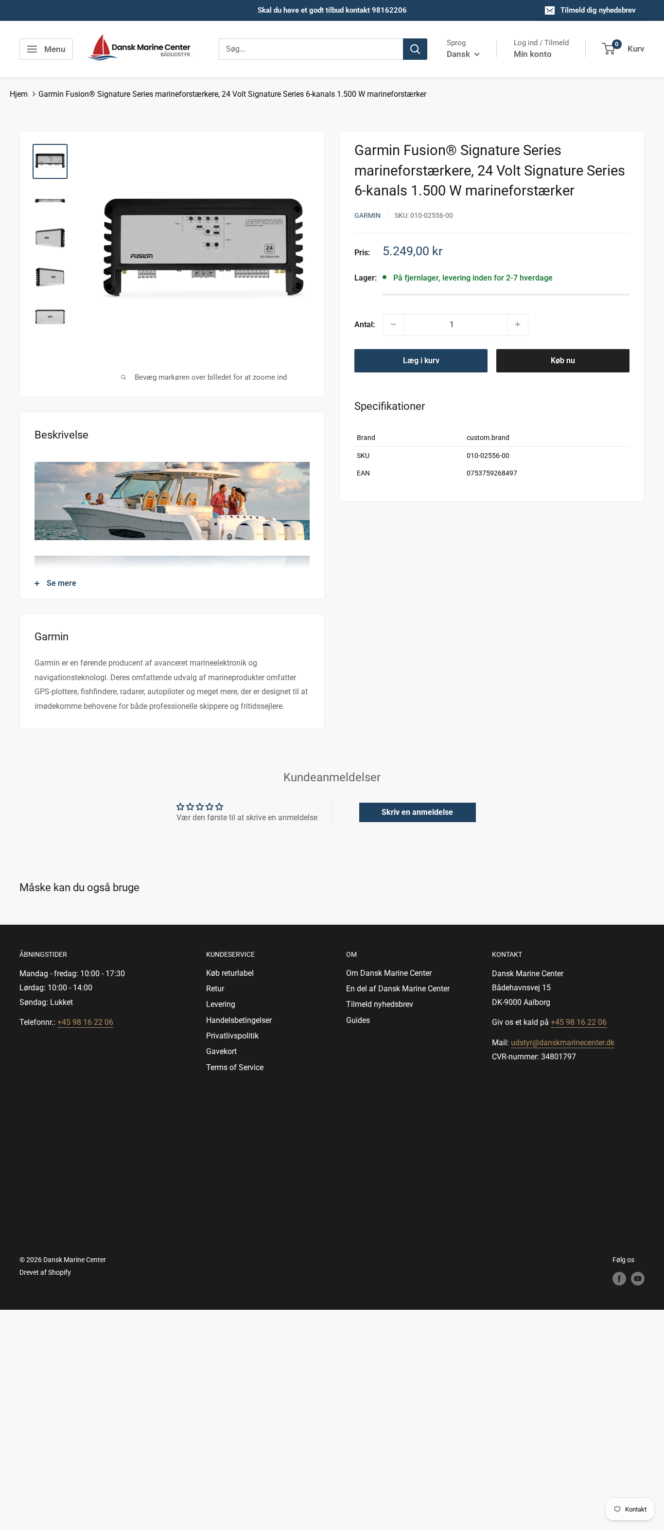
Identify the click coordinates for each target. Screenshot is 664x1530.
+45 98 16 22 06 (85, 1022)
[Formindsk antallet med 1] (393, 324)
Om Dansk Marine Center (389, 973)
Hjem (19, 94)
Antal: (364, 324)
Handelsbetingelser (239, 1020)
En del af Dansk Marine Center (398, 988)
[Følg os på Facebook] (619, 1278)
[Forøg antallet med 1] (517, 324)
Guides (358, 1020)
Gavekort (221, 1051)
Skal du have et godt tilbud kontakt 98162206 (332, 10)
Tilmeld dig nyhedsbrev (598, 10)
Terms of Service (234, 1067)
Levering (220, 1004)
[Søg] (415, 49)
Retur (215, 988)
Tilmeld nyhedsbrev (379, 1004)
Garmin (367, 215)
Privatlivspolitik (232, 1035)
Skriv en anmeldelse (417, 812)
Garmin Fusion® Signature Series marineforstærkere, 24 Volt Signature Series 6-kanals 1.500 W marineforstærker (232, 94)
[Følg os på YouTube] (638, 1278)
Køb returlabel (230, 973)
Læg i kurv (421, 360)
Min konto (533, 54)
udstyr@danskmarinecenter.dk (562, 1042)
